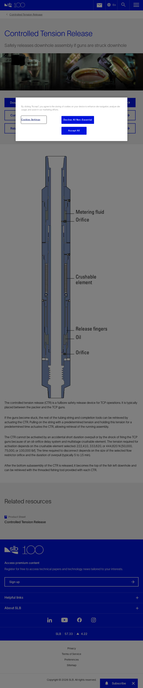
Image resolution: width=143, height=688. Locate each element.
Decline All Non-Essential (77, 120)
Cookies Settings (30, 119)
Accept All (74, 130)
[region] (71, 119)
